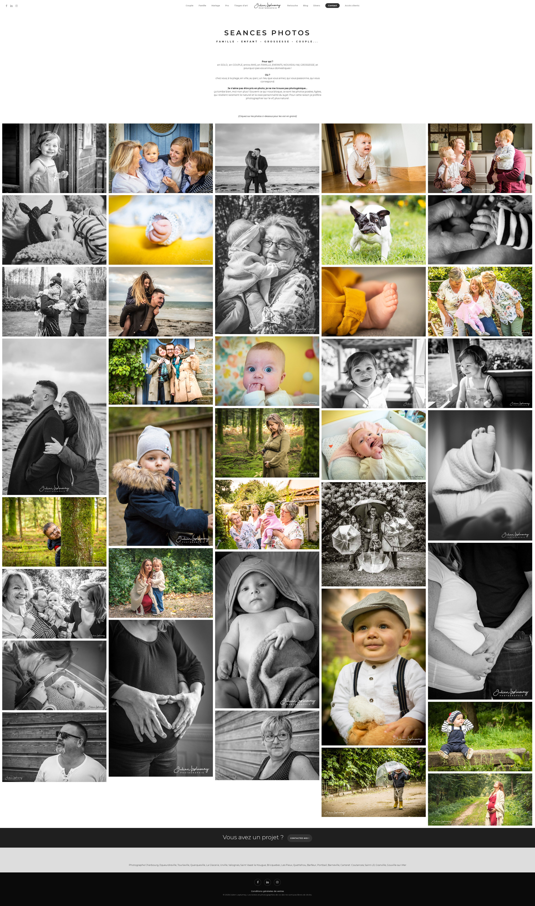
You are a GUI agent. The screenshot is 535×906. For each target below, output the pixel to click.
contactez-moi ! (299, 838)
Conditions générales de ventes (267, 891)
